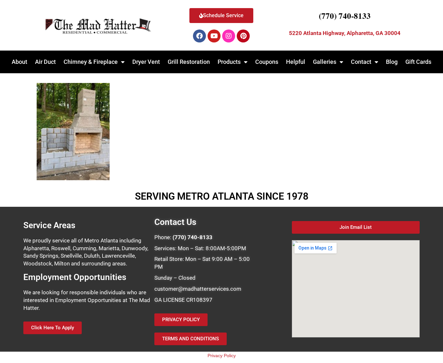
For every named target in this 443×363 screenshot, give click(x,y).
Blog (392, 61)
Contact (361, 61)
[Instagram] (228, 35)
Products (229, 61)
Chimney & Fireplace (91, 61)
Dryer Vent (146, 61)
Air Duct (45, 61)
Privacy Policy (222, 355)
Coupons (266, 61)
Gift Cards (418, 61)
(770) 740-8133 (345, 16)
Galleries (324, 61)
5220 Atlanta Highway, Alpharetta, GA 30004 (345, 33)
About (19, 61)
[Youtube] (214, 35)
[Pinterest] (243, 35)
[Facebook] (199, 35)
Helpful (295, 61)
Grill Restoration (189, 61)
